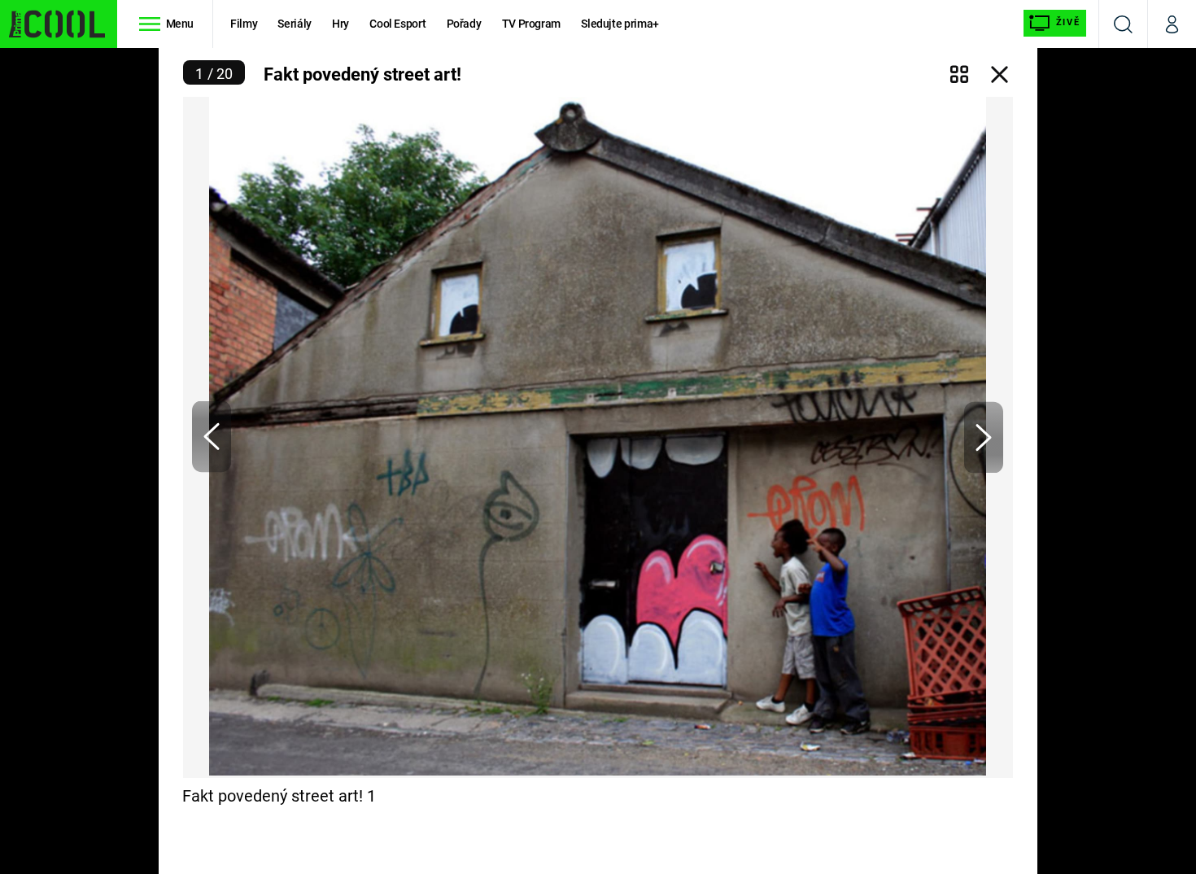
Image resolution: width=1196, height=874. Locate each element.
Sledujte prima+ (620, 23)
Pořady (464, 23)
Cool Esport (397, 23)
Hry (340, 23)
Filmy (243, 23)
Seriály (294, 23)
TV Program (531, 23)
